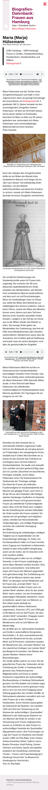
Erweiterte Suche (27, 25)
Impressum (10, 780)
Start (14, 25)
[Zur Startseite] (6, 26)
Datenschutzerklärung (23, 780)
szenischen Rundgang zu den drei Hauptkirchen (24, 358)
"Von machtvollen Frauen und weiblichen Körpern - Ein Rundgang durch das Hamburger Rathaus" (24, 81)
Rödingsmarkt (12, 63)
